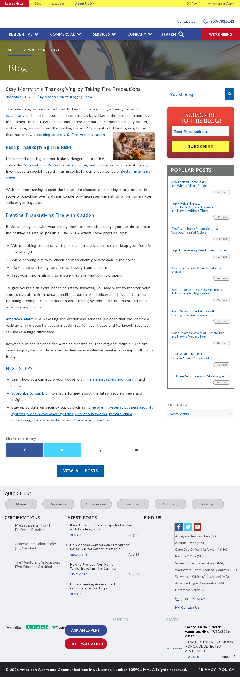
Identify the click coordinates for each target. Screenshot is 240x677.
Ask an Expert (85, 630)
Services (133, 504)
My (221, 3)
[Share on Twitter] (62, 450)
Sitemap (207, 504)
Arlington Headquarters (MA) (196, 536)
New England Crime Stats (189, 183)
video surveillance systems (50, 413)
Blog (37, 3)
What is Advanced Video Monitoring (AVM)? (196, 270)
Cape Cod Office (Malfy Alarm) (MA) (201, 549)
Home (21, 504)
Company (170, 504)
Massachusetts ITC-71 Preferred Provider (32, 527)
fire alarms (94, 379)
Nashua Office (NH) (189, 556)
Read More (193, 657)
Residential (58, 504)
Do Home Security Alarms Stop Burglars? (199, 376)
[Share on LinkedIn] (99, 450)
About (82, 3)
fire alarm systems (48, 420)
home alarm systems (104, 407)
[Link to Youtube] (197, 527)
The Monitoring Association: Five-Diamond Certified (37, 564)
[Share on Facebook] (24, 450)
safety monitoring (121, 379)
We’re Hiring (220, 34)
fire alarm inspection (92, 420)
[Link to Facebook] (179, 527)
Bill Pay (192, 3)
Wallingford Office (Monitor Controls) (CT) (206, 570)
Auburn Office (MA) (189, 543)
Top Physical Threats (193, 207)
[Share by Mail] (136, 450)
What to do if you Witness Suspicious (196, 291)
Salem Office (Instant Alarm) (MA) (199, 563)
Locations (57, 3)
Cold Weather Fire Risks (190, 356)
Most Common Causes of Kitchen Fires (197, 334)
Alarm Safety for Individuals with (193, 313)
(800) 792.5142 (221, 21)
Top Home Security (199, 250)
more (15, 385)
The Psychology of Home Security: (194, 230)
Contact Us (186, 21)
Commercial (96, 504)
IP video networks (91, 413)
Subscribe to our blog (30, 393)
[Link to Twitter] (188, 527)
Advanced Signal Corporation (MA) (200, 583)
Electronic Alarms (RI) (190, 590)
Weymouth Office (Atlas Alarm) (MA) (202, 576)
